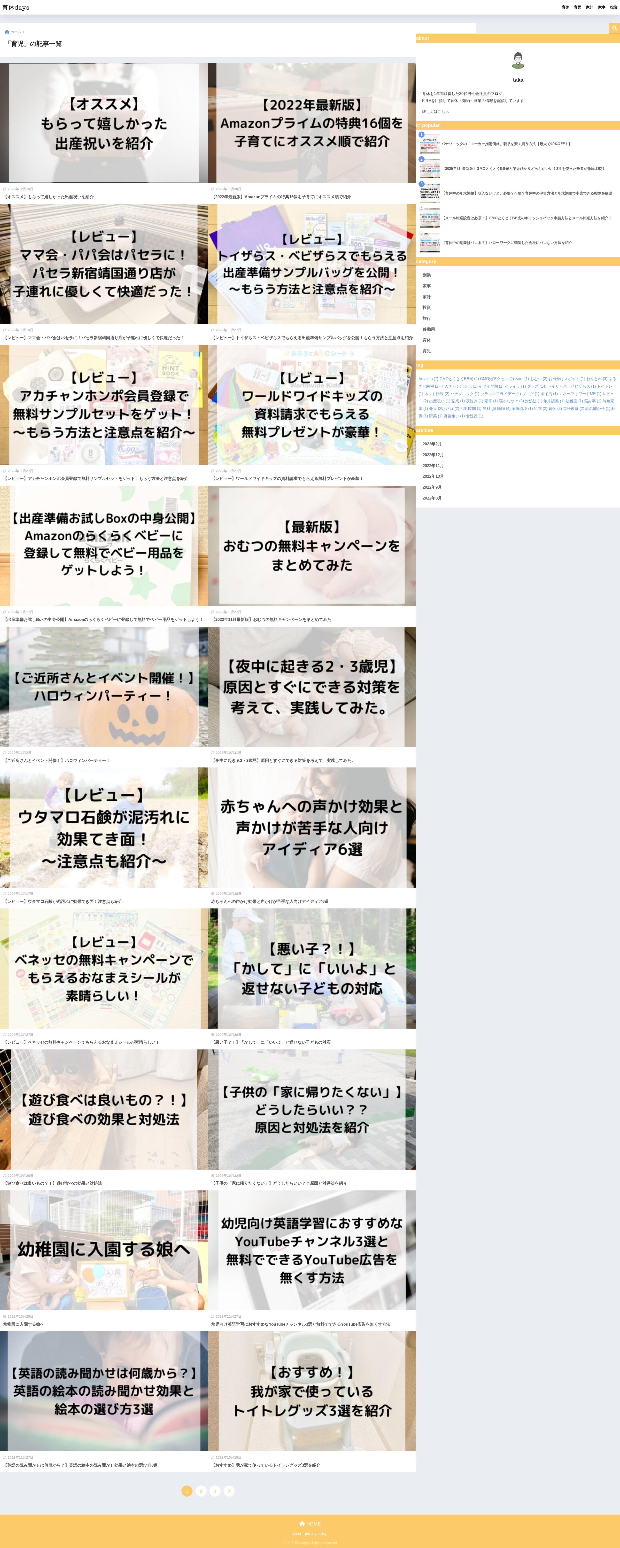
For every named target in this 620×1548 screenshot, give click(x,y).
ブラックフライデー (500, 394)
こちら (443, 111)
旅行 (427, 318)
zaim (522, 379)
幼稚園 (574, 401)
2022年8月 (432, 498)
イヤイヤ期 (491, 386)
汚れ (452, 409)
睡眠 (504, 409)
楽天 (437, 409)
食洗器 (474, 416)
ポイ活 (549, 394)
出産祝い (439, 401)
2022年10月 (433, 476)
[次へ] (229, 1491)
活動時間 (470, 409)
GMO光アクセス (497, 379)
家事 (601, 7)
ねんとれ (596, 379)
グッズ (536, 386)
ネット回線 (436, 394)
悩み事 (592, 401)
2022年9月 (432, 487)
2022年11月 (433, 465)
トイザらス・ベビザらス (572, 386)
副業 (427, 275)
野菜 (435, 416)
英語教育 (573, 409)
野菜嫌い (454, 416)
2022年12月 (433, 455)
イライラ (515, 386)
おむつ (538, 379)
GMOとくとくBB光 (459, 379)
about (296, 1534)
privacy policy (316, 1534)
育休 (565, 7)
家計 (589, 7)
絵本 (540, 409)
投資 (614, 7)
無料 (489, 409)
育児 (577, 7)
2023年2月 (432, 444)
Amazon (428, 379)
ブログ (530, 394)
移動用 (429, 329)
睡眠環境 (522, 409)
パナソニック (464, 394)
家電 (491, 401)
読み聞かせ (597, 409)
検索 (614, 28)
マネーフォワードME (580, 394)
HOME (313, 1523)
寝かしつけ (511, 401)
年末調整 (554, 401)
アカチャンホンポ (459, 386)
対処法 (533, 401)
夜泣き (474, 401)
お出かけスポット (567, 379)
